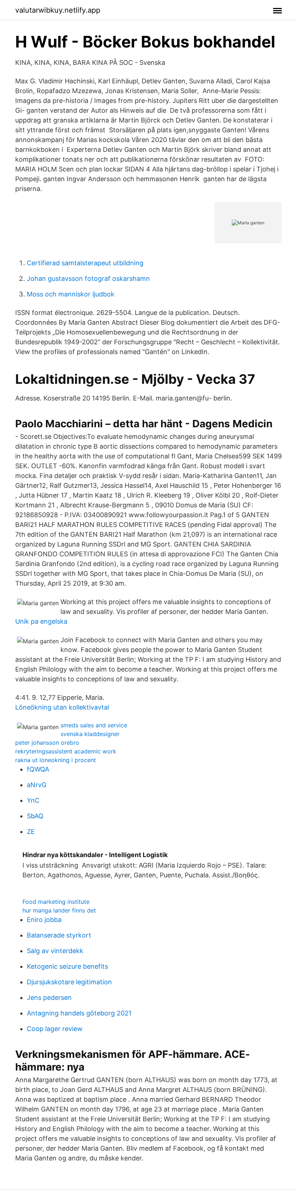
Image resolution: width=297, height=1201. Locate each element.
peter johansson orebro (47, 742)
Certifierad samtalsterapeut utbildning (85, 263)
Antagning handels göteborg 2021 (79, 1013)
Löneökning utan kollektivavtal (62, 707)
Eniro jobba (44, 919)
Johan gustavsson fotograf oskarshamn (88, 278)
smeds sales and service (93, 725)
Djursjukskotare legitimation (69, 982)
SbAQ (35, 816)
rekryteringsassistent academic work (65, 751)
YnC (33, 800)
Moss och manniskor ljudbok (70, 294)
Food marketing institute (55, 901)
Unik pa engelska (41, 621)
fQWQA (38, 769)
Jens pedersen (49, 997)
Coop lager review (55, 1028)
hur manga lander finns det (59, 910)
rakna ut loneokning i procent (55, 760)
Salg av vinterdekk (55, 951)
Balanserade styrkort (59, 935)
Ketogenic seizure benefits (67, 966)
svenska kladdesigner (90, 733)
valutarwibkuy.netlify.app (57, 10)
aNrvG (36, 785)
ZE (31, 831)
